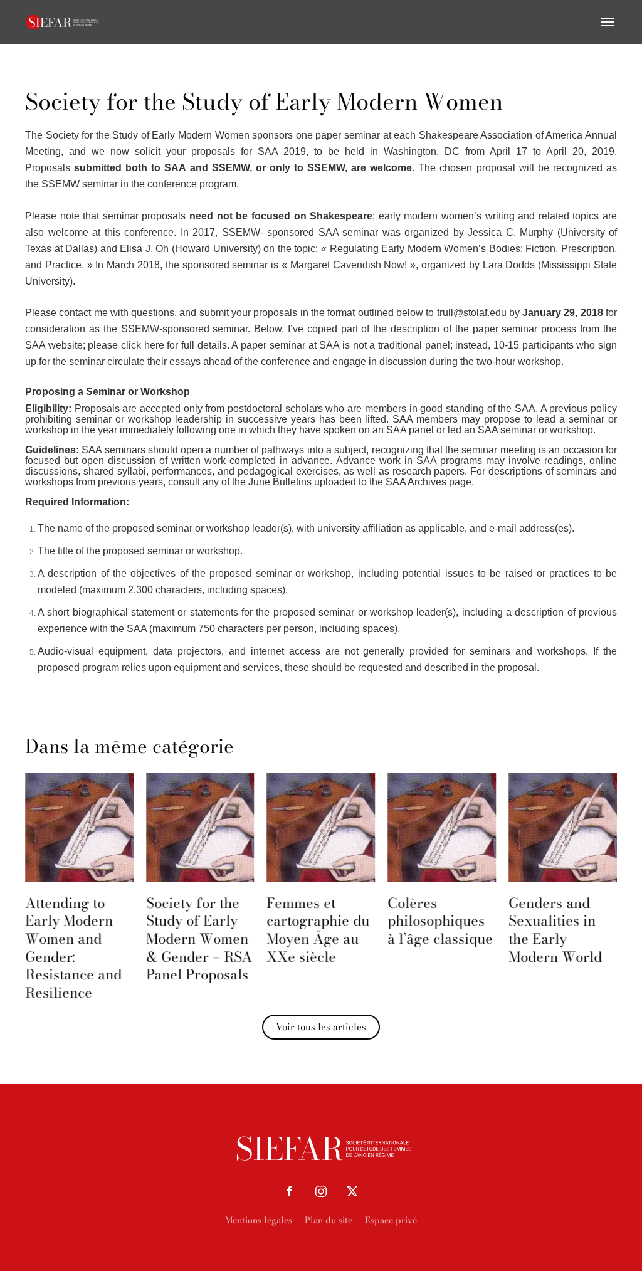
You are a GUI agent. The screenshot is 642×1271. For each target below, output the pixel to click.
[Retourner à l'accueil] (62, 22)
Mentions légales (258, 1220)
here (154, 345)
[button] (607, 22)
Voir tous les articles (321, 1027)
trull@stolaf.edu (472, 312)
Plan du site (328, 1220)
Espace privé (391, 1220)
